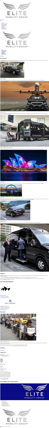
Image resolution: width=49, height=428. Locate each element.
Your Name (1, 354)
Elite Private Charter (4, 24)
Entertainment (3, 26)
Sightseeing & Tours (4, 53)
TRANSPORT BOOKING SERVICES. (4, 297)
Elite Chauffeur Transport (4, 23)
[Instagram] (0, 427)
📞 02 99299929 (2, 56)
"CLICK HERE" (42, 80)
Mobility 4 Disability (4, 25)
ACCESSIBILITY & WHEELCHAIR (4, 296)
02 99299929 (2, 350)
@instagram (7, 378)
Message (1, 358)
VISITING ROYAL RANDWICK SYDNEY (5, 307)
